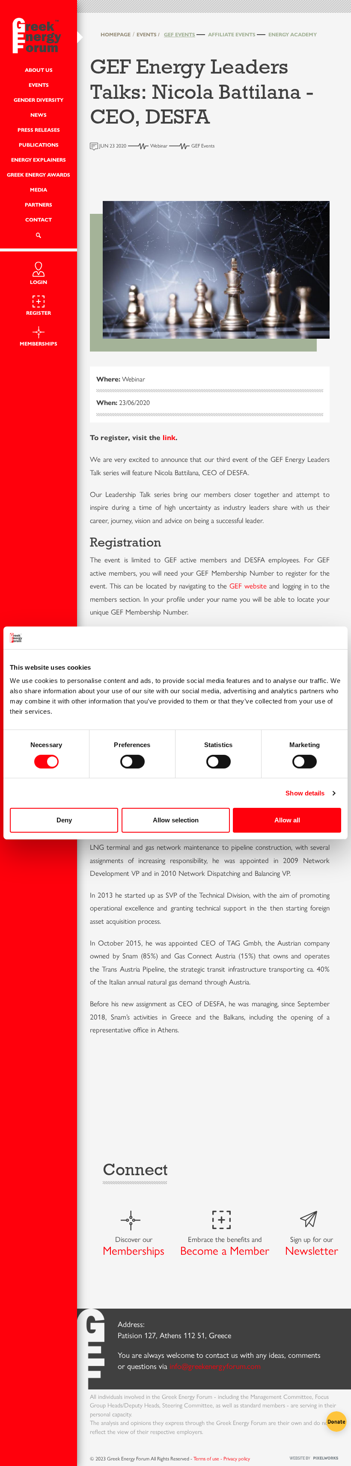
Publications (39, 145)
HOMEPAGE (116, 34)
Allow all (287, 820)
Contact (38, 219)
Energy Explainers (38, 160)
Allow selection (176, 820)
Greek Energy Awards (38, 174)
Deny (64, 820)
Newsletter (311, 1250)
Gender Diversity (38, 100)
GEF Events (179, 34)
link (169, 437)
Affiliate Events (232, 34)
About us (39, 70)
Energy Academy (292, 34)
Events (39, 85)
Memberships (133, 1250)
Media (38, 189)
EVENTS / (148, 34)
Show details (305, 793)
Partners (38, 204)
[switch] (132, 761)
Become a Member (224, 1250)
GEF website (248, 586)
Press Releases (39, 130)
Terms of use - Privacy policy (221, 1459)
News (38, 115)
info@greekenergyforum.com (215, 1366)
